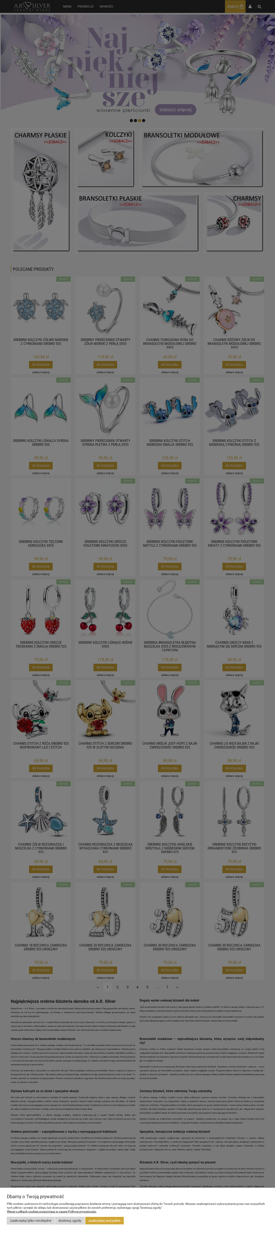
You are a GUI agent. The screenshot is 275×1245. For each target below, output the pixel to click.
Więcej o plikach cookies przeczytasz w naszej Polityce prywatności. (52, 1211)
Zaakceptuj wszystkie (104, 1220)
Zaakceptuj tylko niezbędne (31, 1220)
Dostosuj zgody (69, 1220)
